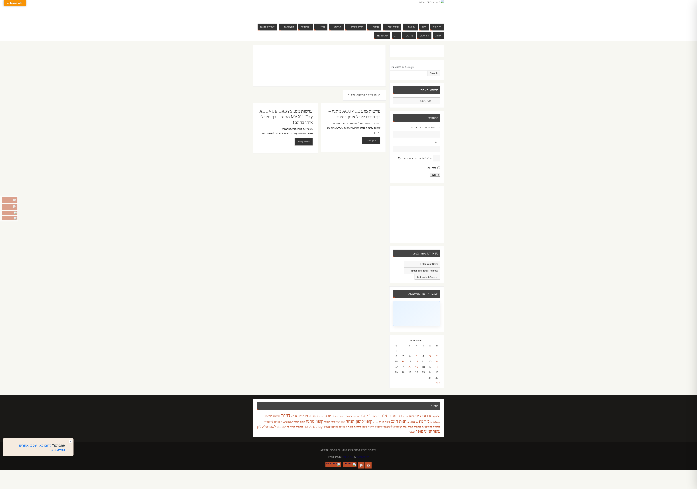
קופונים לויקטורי (273, 422)
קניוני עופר (424, 431)
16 (436, 367)
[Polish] (305, 10)
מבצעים (435, 421)
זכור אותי (431, 168)
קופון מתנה (314, 421)
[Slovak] (284, 14)
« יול (438, 382)
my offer (436, 416)
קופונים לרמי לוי (295, 427)
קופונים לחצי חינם (431, 427)
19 (416, 367)
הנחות (303, 415)
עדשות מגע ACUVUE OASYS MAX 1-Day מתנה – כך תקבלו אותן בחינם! (286, 117)
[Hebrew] (287, 10)
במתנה (366, 415)
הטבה (329, 415)
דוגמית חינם (339, 416)
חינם (285, 415)
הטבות (321, 416)
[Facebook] (9, 218)
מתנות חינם (400, 421)
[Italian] (291, 10)
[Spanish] (287, 14)
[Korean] (298, 10)
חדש (295, 415)
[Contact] (9, 213)
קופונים (288, 421)
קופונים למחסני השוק (335, 427)
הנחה (313, 415)
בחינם (385, 415)
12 (416, 361)
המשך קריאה (304, 141)
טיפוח (276, 416)
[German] (284, 10)
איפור (405, 416)
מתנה (424, 420)
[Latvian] (302, 10)
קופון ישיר (340, 422)
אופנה (412, 416)
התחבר (435, 174)
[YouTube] (9, 200)
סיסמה (437, 142)
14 (403, 361)
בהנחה (397, 415)
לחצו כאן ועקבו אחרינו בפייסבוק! (42, 447)
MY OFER (423, 416)
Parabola (348, 457)
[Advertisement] (312, 69)
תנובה (412, 431)
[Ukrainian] (291, 14)
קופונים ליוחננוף (392, 427)
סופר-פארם (384, 422)
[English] (280, 10)
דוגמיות (355, 416)
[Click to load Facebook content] (416, 313)
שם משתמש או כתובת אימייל (425, 127)
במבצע (376, 416)
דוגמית (348, 416)
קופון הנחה (355, 421)
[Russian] (280, 14)
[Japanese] (294, 10)
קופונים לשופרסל (275, 426)
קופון (368, 421)
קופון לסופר (330, 422)
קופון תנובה (299, 422)
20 (409, 367)
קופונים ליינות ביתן (372, 427)
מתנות (414, 421)
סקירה (375, 422)
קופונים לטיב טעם (412, 427)
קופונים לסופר (313, 426)
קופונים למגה (355, 427)
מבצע (268, 415)
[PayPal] (9, 207)
